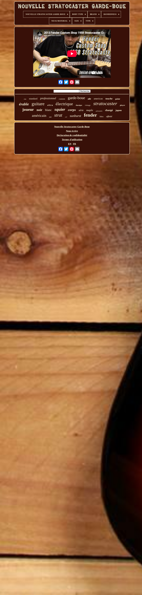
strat (58, 115)
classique (79, 105)
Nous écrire (72, 131)
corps (72, 110)
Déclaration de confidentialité (72, 135)
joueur (28, 109)
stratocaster (105, 103)
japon (119, 110)
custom (62, 99)
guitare (38, 103)
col (66, 117)
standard (33, 98)
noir (39, 110)
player (122, 105)
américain (39, 116)
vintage (88, 105)
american (98, 98)
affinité (109, 116)
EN (69, 144)
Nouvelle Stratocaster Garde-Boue (72, 126)
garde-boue (76, 98)
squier (59, 109)
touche (109, 98)
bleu (101, 116)
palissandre (99, 111)
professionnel (48, 98)
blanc (48, 110)
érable (24, 104)
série (81, 110)
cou (25, 99)
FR (74, 144)
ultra (50, 105)
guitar (117, 99)
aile (89, 99)
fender (90, 115)
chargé (109, 110)
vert (50, 117)
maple (89, 110)
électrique (64, 103)
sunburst (75, 116)
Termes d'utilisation (72, 139)
